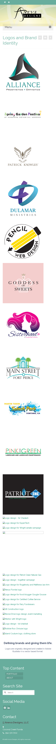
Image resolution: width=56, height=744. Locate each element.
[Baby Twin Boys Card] (40, 38)
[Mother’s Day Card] (50, 38)
